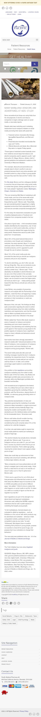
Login (19, 14)
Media (32, 620)
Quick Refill (22, 12)
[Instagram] (34, 714)
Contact (4, 655)
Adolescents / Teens (31, 616)
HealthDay (15, 594)
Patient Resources (19, 49)
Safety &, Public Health (9, 623)
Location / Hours (33, 12)
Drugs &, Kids (18, 616)
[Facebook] (30, 714)
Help (15, 12)
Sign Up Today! (11, 14)
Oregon (6, 191)
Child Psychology (23, 620)
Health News (11, 69)
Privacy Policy (5, 664)
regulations (20, 370)
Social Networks (7, 616)
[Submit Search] (34, 64)
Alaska (21, 191)
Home (9, 49)
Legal (14, 620)
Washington (32, 189)
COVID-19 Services (6, 652)
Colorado (13, 191)
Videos (23, 69)
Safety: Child (6, 620)
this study (10, 182)
